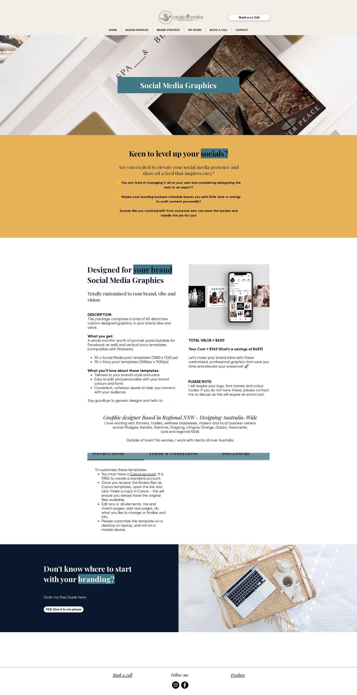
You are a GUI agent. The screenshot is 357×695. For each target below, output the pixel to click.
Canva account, (143, 474)
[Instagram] (175, 685)
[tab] (115, 453)
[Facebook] (184, 685)
